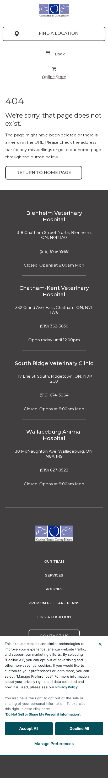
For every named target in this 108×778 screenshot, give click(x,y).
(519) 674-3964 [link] (54, 395)
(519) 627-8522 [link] (54, 470)
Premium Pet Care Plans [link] (54, 603)
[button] (8, 12)
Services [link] (54, 575)
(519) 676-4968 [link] (54, 251)
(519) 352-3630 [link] (54, 326)
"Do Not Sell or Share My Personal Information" (42, 714)
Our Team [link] (54, 561)
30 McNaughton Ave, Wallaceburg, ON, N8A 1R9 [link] (54, 454)
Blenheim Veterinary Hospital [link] (54, 216)
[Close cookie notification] (100, 644)
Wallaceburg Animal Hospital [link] (54, 435)
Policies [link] (54, 589)
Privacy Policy (66, 687)
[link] (54, 11)
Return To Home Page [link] (43, 172)
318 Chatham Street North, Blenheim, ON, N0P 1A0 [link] (54, 235)
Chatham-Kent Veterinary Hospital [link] (54, 291)
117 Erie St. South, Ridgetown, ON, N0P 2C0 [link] (54, 379)
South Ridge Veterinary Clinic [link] (54, 363)
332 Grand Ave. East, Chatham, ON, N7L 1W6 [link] (54, 310)
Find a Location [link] (58, 33)
